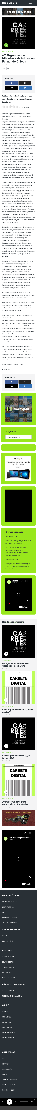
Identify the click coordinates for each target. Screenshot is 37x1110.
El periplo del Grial (11, 559)
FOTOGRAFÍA (7, 1069)
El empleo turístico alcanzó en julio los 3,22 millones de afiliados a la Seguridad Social (17, 566)
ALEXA (4, 936)
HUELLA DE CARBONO (10, 917)
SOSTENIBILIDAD (8, 1085)
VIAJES (4, 1059)
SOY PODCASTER (8, 957)
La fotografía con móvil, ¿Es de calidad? (17, 710)
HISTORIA (5, 1064)
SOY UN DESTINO (8, 962)
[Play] (9, 1102)
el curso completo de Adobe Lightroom (19, 212)
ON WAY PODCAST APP (10, 902)
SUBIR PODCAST (8, 991)
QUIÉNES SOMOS (8, 907)
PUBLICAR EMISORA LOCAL (12, 996)
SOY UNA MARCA (8, 967)
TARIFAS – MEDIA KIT (10, 923)
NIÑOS (4, 1074)
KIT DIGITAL (6, 972)
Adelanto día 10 (11, 536)
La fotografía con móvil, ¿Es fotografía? (16, 756)
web (19, 190)
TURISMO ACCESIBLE (9, 1080)
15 (3, 1102)
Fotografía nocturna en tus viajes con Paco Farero (15, 664)
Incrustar (5, 119)
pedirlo (7, 342)
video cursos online (8, 323)
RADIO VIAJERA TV (8, 1033)
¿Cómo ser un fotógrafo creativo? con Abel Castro (15, 803)
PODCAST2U (6, 1017)
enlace (13, 220)
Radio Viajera (9, 3)
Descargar (5, 116)
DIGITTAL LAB (7, 1027)
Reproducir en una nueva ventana (20, 114)
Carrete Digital (8, 51)
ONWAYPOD (6, 1022)
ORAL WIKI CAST (8, 1038)
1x (32, 1102)
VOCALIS (5, 1012)
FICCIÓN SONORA (8, 1090)
